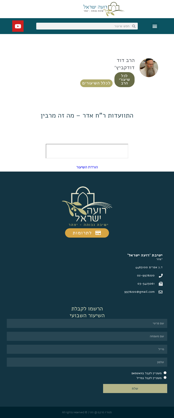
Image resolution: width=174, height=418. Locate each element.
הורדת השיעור (87, 167)
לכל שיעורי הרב (124, 79)
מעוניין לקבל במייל (149, 378)
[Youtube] (18, 26)
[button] (155, 26)
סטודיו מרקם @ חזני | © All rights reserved (87, 412)
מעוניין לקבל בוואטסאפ (146, 373)
